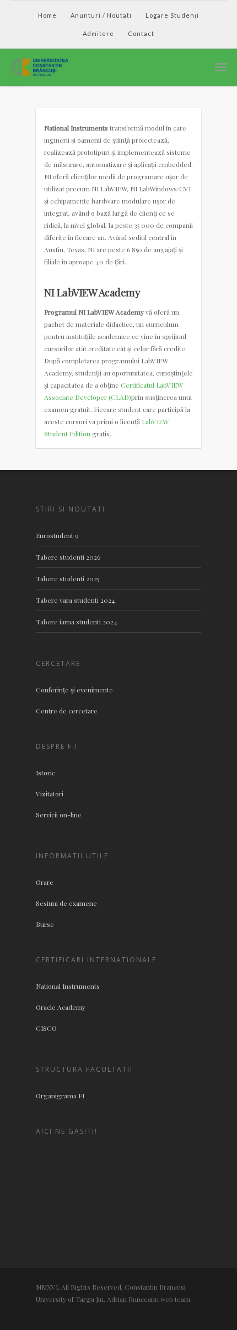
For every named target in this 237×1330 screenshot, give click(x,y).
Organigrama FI (60, 1095)
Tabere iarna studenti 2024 (76, 621)
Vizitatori (49, 793)
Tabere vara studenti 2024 (75, 600)
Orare (44, 882)
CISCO (46, 1028)
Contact (141, 33)
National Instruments (68, 986)
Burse (45, 924)
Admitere (98, 33)
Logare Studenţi (172, 15)
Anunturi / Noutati (101, 15)
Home (47, 15)
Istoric (45, 772)
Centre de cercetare (67, 710)
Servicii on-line (59, 814)
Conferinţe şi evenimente (74, 689)
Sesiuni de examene (66, 903)
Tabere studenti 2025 (67, 578)
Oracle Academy (60, 1007)
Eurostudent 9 (57, 535)
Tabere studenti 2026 (68, 556)
